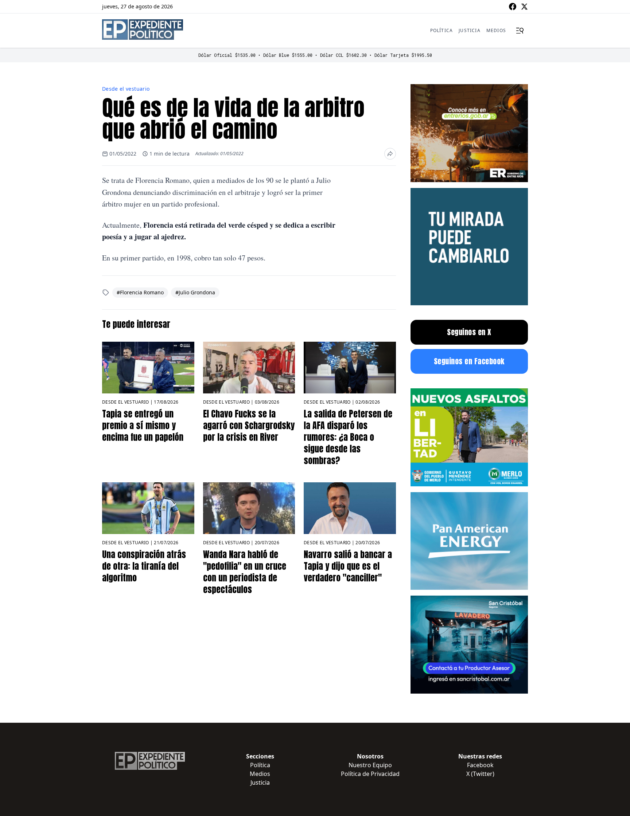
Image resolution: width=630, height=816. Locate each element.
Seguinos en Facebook (469, 361)
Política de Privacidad (370, 774)
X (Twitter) (480, 774)
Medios (496, 30)
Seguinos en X (469, 332)
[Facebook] (512, 6)
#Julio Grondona (195, 292)
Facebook (480, 765)
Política (441, 30)
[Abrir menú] (520, 31)
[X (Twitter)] (524, 6)
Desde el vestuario (125, 88)
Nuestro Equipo (370, 765)
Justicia (470, 30)
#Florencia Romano (140, 292)
